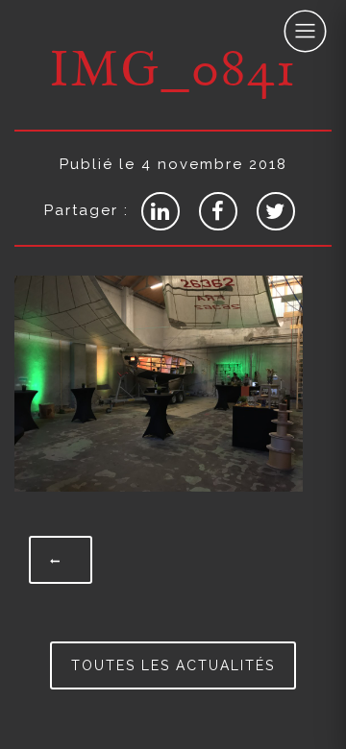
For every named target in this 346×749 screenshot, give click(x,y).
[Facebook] (218, 211)
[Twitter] (276, 211)
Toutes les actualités (173, 665)
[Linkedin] (160, 211)
